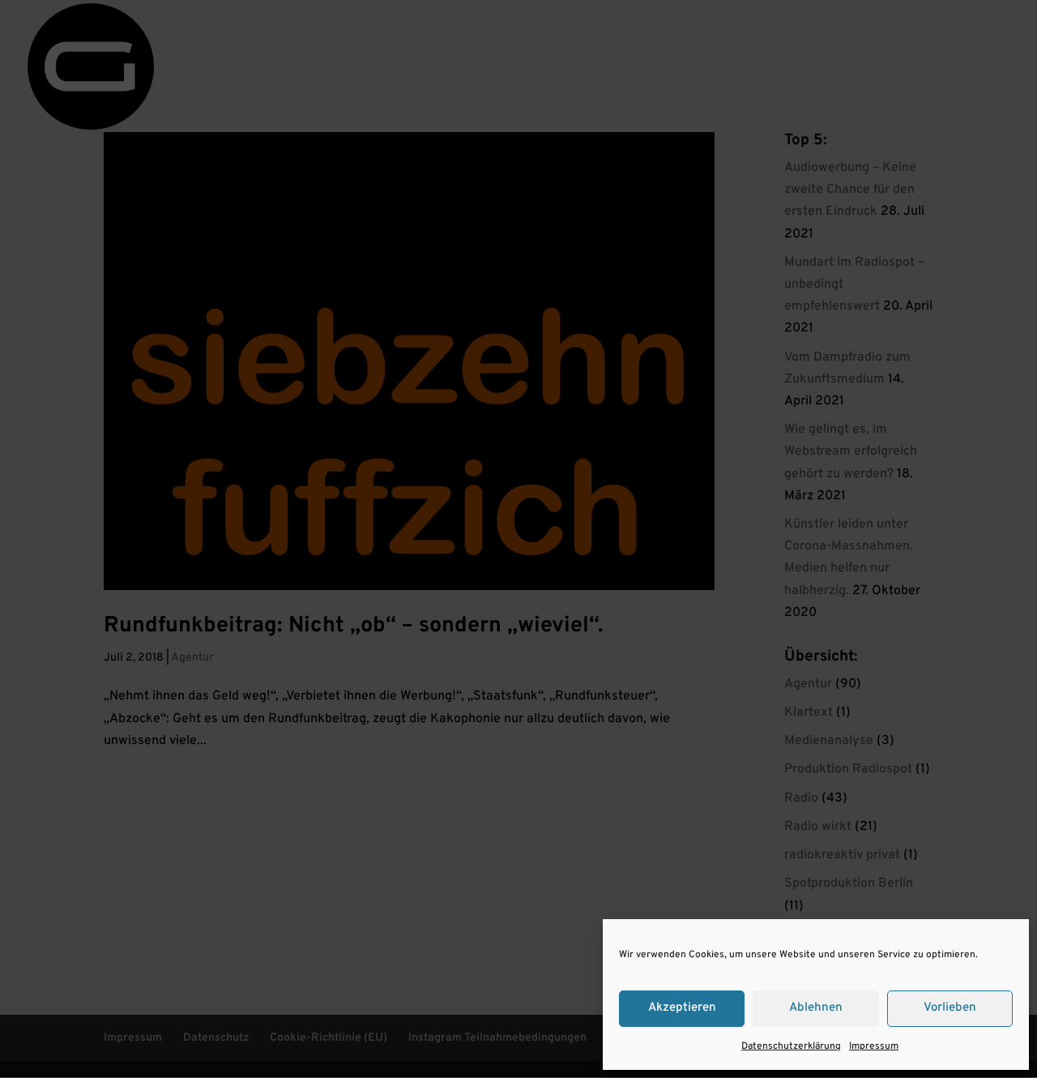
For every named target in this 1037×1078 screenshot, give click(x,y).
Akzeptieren (682, 1008)
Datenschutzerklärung (791, 1046)
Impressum (873, 1046)
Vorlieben (950, 1008)
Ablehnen (816, 1008)
